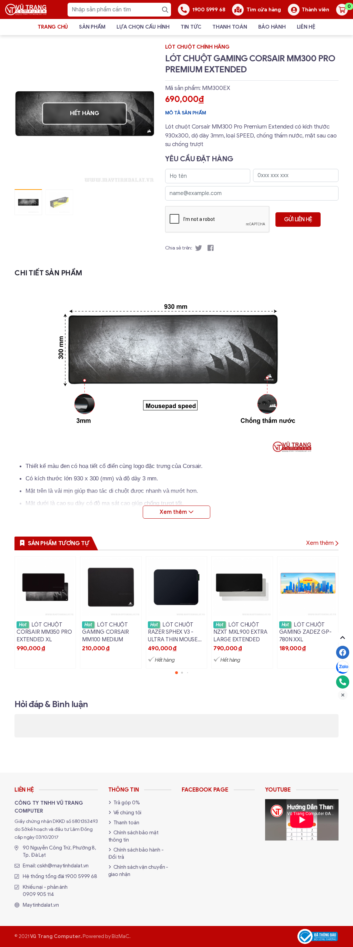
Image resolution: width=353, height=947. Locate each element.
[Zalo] (342, 667)
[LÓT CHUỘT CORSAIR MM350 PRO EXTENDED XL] (45, 612)
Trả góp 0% (126, 803)
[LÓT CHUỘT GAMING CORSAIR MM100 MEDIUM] (110, 612)
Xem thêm (320, 543)
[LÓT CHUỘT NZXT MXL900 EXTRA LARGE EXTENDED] (242, 612)
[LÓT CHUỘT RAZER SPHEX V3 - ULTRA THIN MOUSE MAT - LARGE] (176, 612)
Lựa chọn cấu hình (143, 27)
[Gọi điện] (342, 682)
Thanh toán (229, 27)
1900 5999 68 (81, 876)
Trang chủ (53, 27)
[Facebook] (342, 652)
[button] (144, 114)
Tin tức (191, 27)
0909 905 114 (38, 894)
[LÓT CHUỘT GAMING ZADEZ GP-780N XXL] (308, 612)
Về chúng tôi (127, 812)
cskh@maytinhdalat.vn (63, 866)
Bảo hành (272, 27)
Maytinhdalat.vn (41, 905)
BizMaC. (121, 936)
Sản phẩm (92, 27)
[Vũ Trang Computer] (26, 9)
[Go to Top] (342, 637)
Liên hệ (306, 27)
